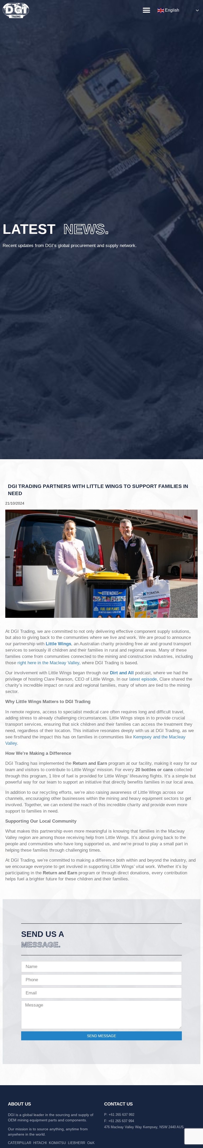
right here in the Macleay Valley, (49, 662)
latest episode (143, 679)
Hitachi (40, 1143)
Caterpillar (19, 1143)
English (171, 10)
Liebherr (76, 1143)
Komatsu (57, 1143)
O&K (91, 1143)
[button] (146, 10)
